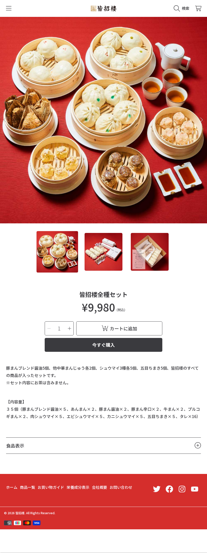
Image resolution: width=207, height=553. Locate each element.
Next (201, 120)
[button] (8, 8)
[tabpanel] (103, 120)
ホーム (11, 487)
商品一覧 (27, 487)
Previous (5, 120)
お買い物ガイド (51, 487)
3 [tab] (111, 209)
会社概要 (99, 487)
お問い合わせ (121, 487)
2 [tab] (103, 209)
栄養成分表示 (78, 487)
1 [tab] (95, 209)
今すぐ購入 (103, 344)
